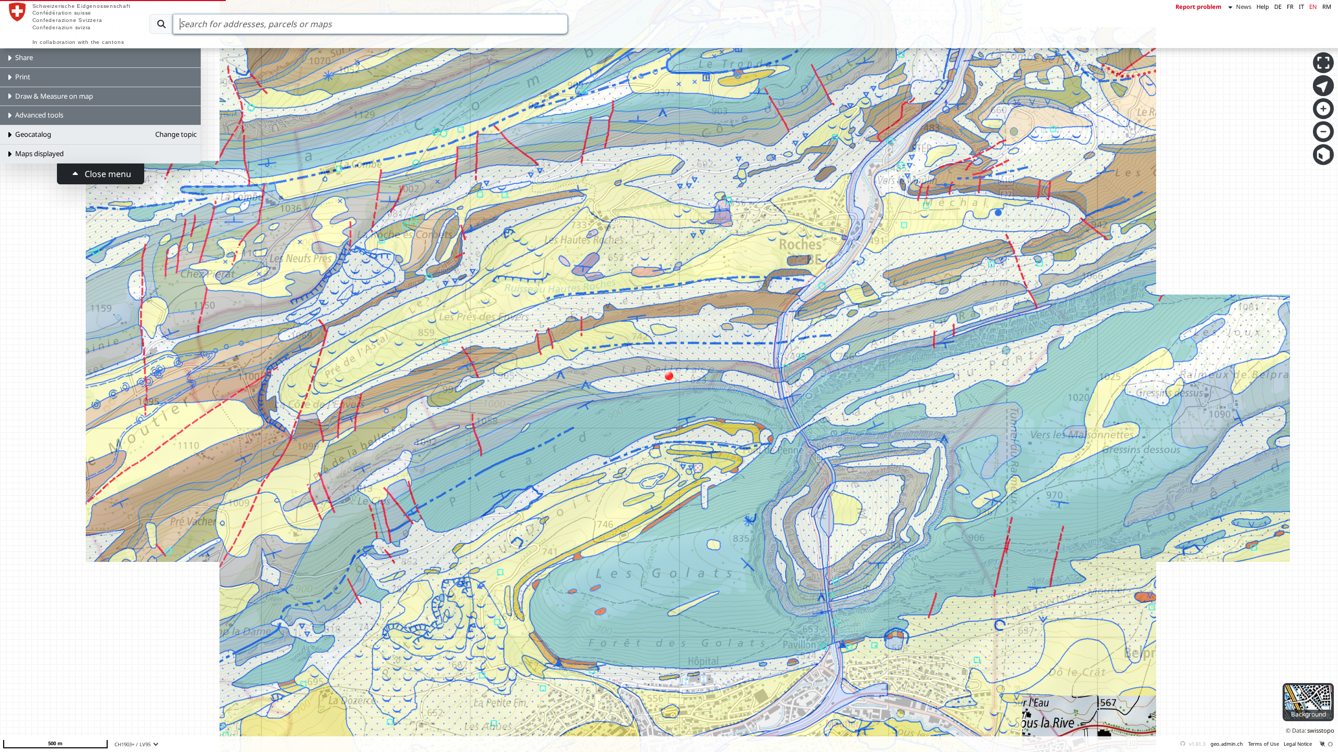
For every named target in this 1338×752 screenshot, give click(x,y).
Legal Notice (1298, 744)
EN (1313, 6)
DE (1278, 6)
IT (1301, 6)
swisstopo (1320, 730)
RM (1326, 6)
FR (1290, 6)
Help (1262, 6)
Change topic (176, 134)
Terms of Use (1263, 744)
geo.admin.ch (1226, 744)
